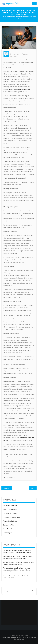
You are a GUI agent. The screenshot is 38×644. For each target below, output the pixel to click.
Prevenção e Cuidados (10, 521)
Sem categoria (7, 533)
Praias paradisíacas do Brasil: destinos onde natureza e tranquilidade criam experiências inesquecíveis (16, 570)
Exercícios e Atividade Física (11, 517)
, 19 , (16, 54)
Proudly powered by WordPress (11, 637)
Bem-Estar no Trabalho (10, 513)
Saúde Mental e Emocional (11, 529)
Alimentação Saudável (10, 505)
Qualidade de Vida (8, 525)
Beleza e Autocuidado (10, 509)
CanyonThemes (19, 639)
